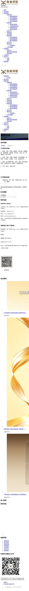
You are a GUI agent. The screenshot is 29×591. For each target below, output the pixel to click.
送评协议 (9, 32)
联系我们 (6, 61)
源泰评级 (6, 13)
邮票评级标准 (13, 16)
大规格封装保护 (14, 26)
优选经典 (9, 53)
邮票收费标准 (13, 39)
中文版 (9, 77)
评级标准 (9, 14)
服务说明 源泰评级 (12, 52)
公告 (8, 58)
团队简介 (9, 43)
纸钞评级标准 (13, 19)
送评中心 (9, 31)
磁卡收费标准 (13, 40)
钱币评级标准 (13, 18)
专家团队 (12, 45)
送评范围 (9, 34)
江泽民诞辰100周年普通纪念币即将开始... (15, 312)
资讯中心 (6, 56)
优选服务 (6, 48)
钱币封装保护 (13, 24)
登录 (5, 131)
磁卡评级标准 (13, 21)
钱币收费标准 (13, 37)
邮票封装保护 (13, 27)
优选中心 (9, 50)
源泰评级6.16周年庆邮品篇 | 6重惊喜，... (15, 429)
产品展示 (6, 55)
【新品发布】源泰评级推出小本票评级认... (15, 494)
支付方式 (9, 42)
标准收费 (9, 35)
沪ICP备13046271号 (9, 584)
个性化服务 (10, 47)
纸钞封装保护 (13, 29)
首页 (5, 10)
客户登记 (6, 11)
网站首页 (9, 139)
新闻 (8, 60)
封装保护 (9, 22)
